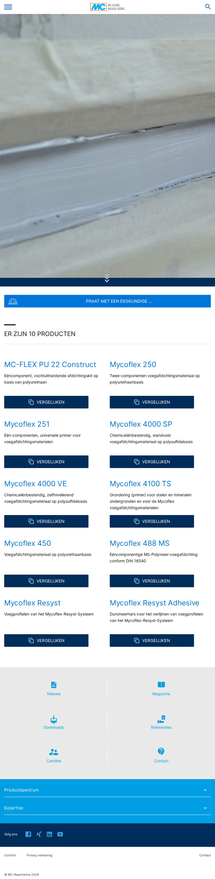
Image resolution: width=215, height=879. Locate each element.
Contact (205, 855)
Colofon (10, 855)
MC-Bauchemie (107, 7)
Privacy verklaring (39, 855)
